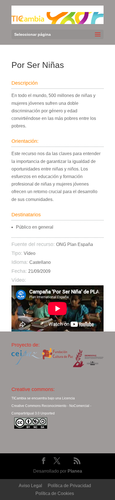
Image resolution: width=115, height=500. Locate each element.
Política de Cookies (54, 493)
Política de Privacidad (69, 485)
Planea (75, 471)
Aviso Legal (30, 485)
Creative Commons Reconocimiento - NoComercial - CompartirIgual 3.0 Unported (51, 409)
